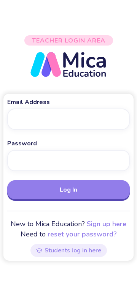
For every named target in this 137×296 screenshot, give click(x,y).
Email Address (28, 102)
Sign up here (106, 223)
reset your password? (82, 234)
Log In (68, 190)
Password (22, 143)
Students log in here (73, 250)
